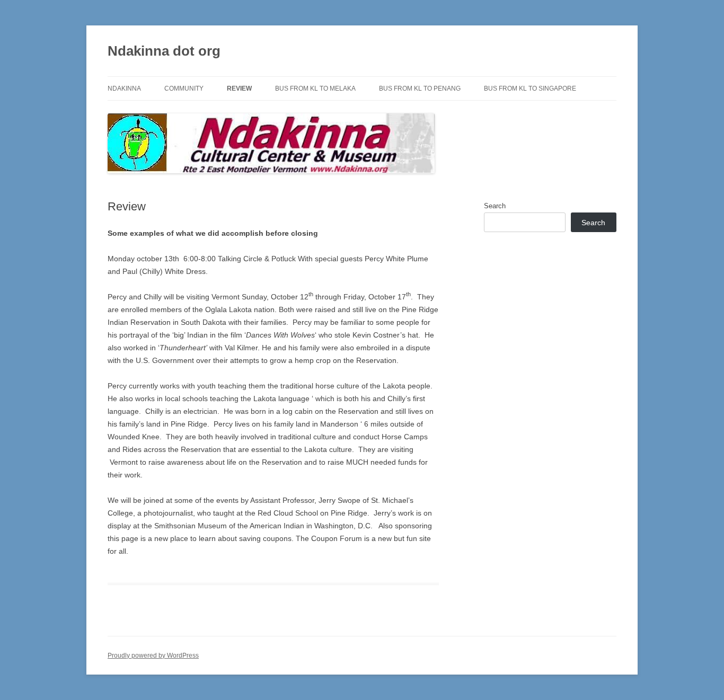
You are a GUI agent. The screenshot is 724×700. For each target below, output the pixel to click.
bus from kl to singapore (530, 88)
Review (239, 88)
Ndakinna (124, 88)
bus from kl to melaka (315, 88)
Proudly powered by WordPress (153, 655)
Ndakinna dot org (164, 51)
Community (184, 88)
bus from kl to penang (420, 88)
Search (495, 206)
